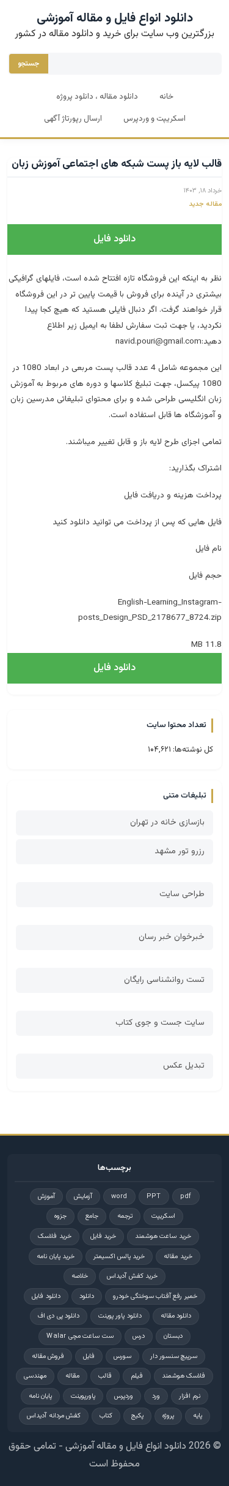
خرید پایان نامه (56, 1256)
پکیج (137, 1416)
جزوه (60, 1216)
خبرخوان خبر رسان (172, 937)
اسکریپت (163, 1216)
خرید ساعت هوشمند (163, 1236)
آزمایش (83, 1196)
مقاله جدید (205, 204)
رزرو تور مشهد (179, 851)
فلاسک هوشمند (183, 1376)
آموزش (46, 1196)
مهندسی (35, 1376)
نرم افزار (189, 1396)
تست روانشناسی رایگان (164, 980)
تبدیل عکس (184, 1066)
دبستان (173, 1336)
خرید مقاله (178, 1256)
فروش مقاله (48, 1356)
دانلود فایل (114, 239)
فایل (89, 1356)
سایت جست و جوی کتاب (160, 1023)
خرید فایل (103, 1236)
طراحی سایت (182, 894)
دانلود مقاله (176, 1316)
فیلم (137, 1376)
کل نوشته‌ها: (192, 750)
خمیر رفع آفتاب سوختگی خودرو (155, 1296)
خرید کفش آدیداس (132, 1276)
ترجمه (125, 1216)
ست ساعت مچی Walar (79, 1336)
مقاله (72, 1376)
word (119, 1196)
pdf (186, 1196)
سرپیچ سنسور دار (174, 1356)
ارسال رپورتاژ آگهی (73, 119)
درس (139, 1336)
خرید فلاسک (54, 1236)
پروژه (168, 1416)
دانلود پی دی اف (58, 1316)
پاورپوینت (83, 1396)
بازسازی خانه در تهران (167, 822)
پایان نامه (40, 1396)
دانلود (86, 1296)
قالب (105, 1376)
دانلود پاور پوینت (120, 1316)
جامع (91, 1216)
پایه (197, 1416)
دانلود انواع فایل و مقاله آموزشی (115, 18)
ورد (156, 1396)
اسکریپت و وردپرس (154, 119)
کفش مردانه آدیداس (54, 1416)
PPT (154, 1196)
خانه (166, 97)
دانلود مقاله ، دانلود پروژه (97, 97)
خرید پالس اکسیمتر (119, 1256)
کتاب (106, 1416)
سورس (122, 1356)
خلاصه (79, 1276)
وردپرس (123, 1396)
